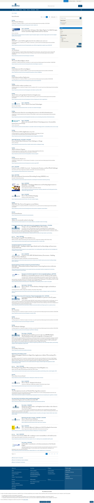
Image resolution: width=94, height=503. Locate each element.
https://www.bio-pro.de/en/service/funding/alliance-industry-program (25, 153)
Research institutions (16, 483)
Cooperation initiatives (34, 472)
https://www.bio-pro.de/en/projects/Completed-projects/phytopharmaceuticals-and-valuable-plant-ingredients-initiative (34, 394)
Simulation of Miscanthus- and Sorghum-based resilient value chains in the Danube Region (39, 407)
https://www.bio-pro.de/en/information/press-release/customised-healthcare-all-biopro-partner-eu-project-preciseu (33, 304)
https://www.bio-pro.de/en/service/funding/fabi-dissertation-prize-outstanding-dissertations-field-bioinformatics (33, 116)
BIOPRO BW (66, 1)
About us (16, 9)
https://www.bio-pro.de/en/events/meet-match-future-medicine (34, 422)
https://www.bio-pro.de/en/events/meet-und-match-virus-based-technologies (26, 107)
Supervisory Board (15, 473)
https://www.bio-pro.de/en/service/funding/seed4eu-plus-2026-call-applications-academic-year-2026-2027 (32, 45)
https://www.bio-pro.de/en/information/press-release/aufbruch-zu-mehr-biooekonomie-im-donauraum (31, 450)
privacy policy (25, 499)
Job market (14, 486)
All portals (63, 23)
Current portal (64, 22)
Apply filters (79, 46)
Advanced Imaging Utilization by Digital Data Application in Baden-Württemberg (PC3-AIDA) (34, 356)
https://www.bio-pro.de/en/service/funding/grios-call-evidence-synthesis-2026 (26, 89)
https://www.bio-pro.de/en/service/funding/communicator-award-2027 (25, 163)
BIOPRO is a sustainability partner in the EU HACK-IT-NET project (39, 275)
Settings (91, 501)
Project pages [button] (78, 1)
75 (49, 17)
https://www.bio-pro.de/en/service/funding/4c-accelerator (23, 55)
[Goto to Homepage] (16, 5)
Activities (20, 9)
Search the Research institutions (19, 462)
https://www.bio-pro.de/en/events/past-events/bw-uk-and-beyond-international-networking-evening (31, 179)
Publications (32, 483)
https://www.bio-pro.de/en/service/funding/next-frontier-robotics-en (25, 25)
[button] (80, 35)
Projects (24, 9)
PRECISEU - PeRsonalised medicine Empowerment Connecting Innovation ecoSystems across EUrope (34, 267)
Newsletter (14, 488)
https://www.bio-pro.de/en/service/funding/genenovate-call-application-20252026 (27, 136)
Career (13, 475)
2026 (62, 39)
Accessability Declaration (18, 348)
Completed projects (51, 473)
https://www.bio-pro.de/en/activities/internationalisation (22, 215)
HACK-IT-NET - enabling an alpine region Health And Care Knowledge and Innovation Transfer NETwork (34, 247)
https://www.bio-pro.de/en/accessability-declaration (21, 350)
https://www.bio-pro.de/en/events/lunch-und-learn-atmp (22, 171)
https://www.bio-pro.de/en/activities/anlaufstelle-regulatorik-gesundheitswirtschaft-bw (28, 401)
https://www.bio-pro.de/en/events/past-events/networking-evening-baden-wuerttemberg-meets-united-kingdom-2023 (34, 370)
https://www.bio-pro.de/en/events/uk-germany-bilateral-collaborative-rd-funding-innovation (29, 430)
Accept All (48, 501)
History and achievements (16, 472)
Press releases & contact (34, 481)
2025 (62, 40)
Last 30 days (64, 38)
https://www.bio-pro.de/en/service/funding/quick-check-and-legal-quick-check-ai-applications (29, 99)
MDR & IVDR (67, 470)
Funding (61, 31)
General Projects (51, 472)
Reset (80, 43)
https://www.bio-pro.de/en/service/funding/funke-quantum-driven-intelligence (27, 72)
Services (28, 9)
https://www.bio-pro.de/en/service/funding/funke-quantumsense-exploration (26, 80)
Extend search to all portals (18, 457)
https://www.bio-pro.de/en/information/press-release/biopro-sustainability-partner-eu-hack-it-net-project (32, 281)
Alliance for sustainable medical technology (22, 220)
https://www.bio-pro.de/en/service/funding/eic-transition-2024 (24, 313)
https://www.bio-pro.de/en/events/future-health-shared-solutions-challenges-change (28, 144)
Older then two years (65, 41)
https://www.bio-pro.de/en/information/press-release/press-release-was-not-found (27, 377)
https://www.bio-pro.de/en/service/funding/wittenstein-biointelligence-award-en (27, 63)
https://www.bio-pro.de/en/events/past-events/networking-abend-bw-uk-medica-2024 (28, 241)
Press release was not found (18, 376)
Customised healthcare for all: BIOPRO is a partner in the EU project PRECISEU (39, 298)
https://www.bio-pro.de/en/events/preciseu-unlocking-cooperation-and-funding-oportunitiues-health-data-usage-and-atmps (39, 190)
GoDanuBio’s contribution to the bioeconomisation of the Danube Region (39, 444)
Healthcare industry (72, 1)
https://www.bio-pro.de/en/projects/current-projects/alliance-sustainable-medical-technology (29, 221)
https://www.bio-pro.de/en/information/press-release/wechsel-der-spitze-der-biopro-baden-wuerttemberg (32, 232)
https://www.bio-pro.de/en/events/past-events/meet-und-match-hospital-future (27, 385)
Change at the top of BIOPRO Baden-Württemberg (35, 227)
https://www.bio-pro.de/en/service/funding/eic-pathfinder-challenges (25, 329)
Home (13, 13)
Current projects (51, 470)
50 (47, 17)
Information (33, 9)
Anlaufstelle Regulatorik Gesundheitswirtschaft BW (25, 400)
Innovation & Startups (69, 472)
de (81, 9)
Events (37, 9)
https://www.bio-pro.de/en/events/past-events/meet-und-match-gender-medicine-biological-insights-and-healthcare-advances (34, 292)
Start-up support (33, 470)
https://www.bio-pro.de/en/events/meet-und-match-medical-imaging (25, 199)
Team (13, 470)
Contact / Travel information (17, 477)
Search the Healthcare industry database (20, 460)
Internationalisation (17, 213)
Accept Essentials (43, 501)
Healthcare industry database (17, 485)
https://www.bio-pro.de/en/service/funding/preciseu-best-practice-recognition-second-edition (29, 208)
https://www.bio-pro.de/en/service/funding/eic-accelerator (23, 321)
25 (44, 17)
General (61, 27)
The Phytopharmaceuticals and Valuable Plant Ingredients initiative (29, 391)
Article (61, 29)
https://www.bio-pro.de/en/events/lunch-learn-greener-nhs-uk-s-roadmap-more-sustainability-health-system (32, 438)
